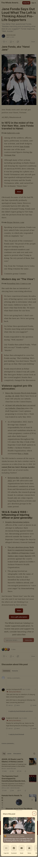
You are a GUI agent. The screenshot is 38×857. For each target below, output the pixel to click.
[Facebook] (14, 848)
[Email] (21, 848)
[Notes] (29, 848)
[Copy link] (6, 848)
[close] (34, 813)
